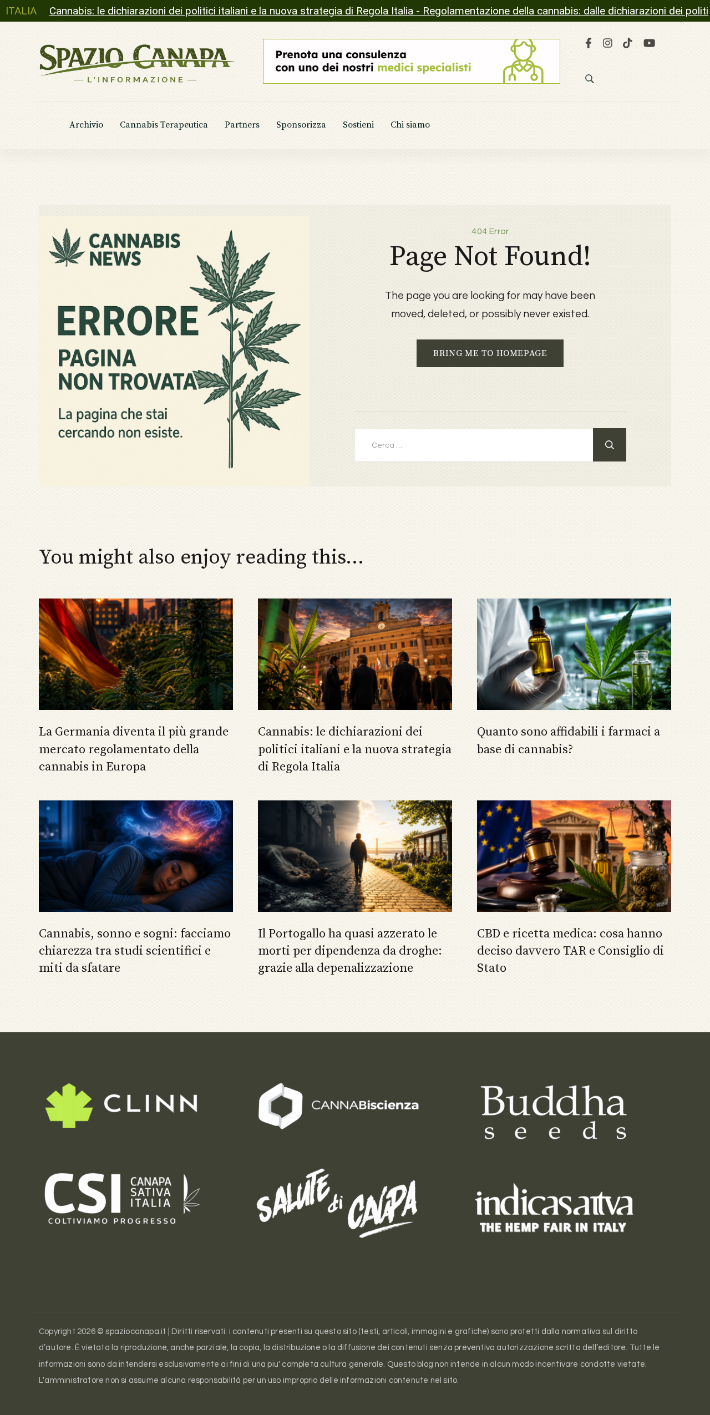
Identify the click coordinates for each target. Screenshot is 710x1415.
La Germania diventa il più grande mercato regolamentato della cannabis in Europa (134, 749)
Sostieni (358, 125)
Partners (242, 125)
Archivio (86, 125)
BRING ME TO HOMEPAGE (490, 353)
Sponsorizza (301, 125)
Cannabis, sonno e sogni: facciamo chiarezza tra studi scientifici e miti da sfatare (135, 951)
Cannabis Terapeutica (164, 125)
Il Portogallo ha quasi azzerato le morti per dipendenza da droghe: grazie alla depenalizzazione (350, 951)
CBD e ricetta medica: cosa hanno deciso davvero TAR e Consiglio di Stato (570, 951)
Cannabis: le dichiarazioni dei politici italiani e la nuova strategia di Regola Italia (355, 749)
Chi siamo (410, 125)
